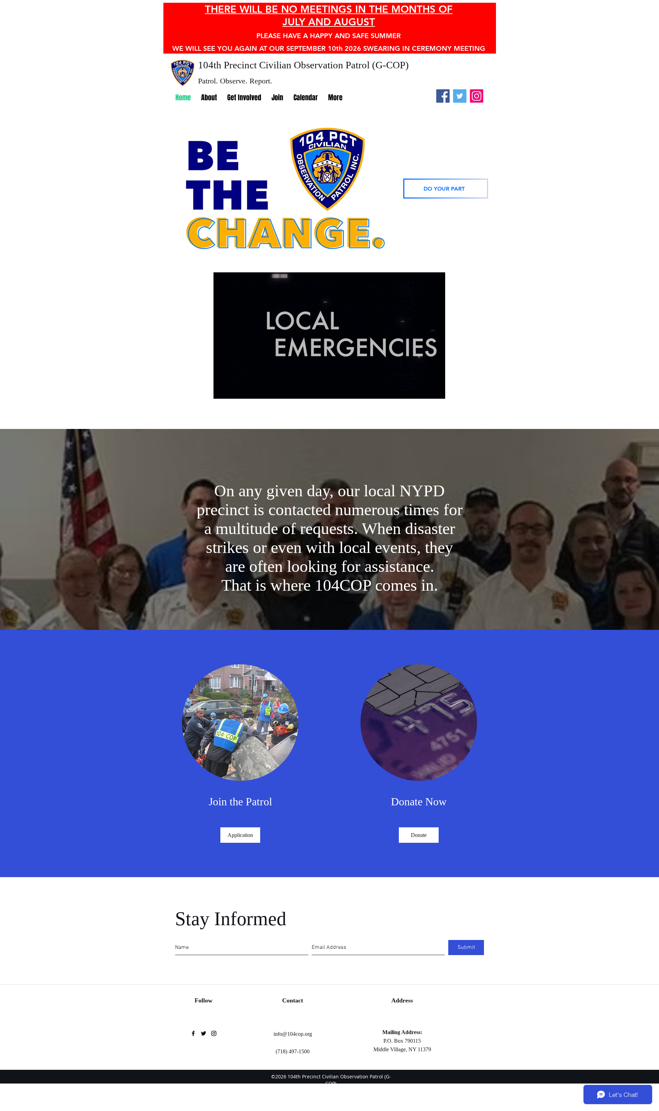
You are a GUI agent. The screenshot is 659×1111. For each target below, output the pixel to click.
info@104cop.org (293, 1034)
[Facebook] (443, 96)
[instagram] (213, 1033)
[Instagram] (476, 96)
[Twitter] (459, 96)
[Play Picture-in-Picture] (424, 389)
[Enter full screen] (435, 389)
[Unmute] (234, 389)
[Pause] (222, 389)
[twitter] (203, 1033)
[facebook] (193, 1033)
